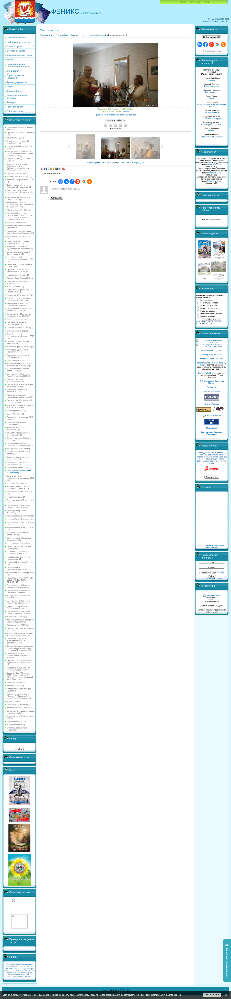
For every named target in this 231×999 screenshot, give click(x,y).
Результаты (201, 322)
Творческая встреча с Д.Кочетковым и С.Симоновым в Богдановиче (20, 205)
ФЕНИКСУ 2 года (14, 138)
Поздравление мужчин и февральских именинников (18, 444)
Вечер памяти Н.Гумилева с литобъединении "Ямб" (19, 315)
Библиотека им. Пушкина (211, 351)
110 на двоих (12, 701)
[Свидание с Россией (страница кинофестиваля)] (19, 885)
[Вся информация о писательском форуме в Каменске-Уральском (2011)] (19, 851)
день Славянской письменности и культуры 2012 (20, 258)
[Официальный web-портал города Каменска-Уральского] (211, 347)
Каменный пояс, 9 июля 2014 (19, 516)
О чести (211, 131)
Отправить (56, 198)
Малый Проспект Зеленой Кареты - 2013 (18, 370)
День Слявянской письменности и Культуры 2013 (20, 335)
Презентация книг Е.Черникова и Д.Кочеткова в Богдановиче (20, 662)
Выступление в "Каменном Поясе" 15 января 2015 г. (18, 612)
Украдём (211, 80)
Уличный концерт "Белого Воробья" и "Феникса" (18, 487)
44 (105, 163)
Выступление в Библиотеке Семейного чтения (18, 591)
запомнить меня (209, 573)
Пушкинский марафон (16, 275)
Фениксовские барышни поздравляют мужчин (17, 304)
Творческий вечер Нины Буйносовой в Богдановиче (18, 248)
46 (110, 163)
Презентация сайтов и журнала (20, 133)
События (65, 35)
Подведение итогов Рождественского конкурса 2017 (18, 655)
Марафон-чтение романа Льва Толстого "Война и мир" (20, 634)
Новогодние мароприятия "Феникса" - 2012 (18, 242)
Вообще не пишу (207, 316)
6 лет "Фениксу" (13, 414)
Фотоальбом (54, 35)
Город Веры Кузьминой (17, 704)
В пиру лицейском (14, 725)
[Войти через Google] (83, 181)
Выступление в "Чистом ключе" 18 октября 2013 (20, 385)
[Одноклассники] (53, 169)
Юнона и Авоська (211, 404)
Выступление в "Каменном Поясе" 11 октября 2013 (18, 375)
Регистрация (195, 2)
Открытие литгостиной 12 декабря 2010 (18, 142)
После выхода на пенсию (211, 314)
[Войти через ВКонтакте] (66, 181)
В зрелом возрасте (208, 311)
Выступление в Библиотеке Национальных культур (18, 586)
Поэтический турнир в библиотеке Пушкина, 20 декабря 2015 (17, 641)
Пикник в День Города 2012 (18, 278)
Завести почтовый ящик (211, 579)
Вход (206, 2)
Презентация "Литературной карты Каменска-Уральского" (19, 232)
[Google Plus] (63, 169)
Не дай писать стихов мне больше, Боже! (212, 105)
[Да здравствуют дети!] (219, 411)
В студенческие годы (209, 308)
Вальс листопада (14, 682)
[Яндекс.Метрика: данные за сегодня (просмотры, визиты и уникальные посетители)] (211, 595)
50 (122, 163)
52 (127, 163)
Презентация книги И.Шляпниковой (15, 380)
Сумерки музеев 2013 (16, 331)
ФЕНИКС (65, 11)
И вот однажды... (211, 92)
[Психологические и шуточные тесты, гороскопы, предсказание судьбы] (19, 911)
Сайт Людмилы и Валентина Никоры (212, 382)
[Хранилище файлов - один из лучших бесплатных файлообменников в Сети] (19, 928)
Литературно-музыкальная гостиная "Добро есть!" (18, 669)
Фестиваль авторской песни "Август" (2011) (19, 198)
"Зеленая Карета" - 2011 (17, 210)
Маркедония (211, 428)
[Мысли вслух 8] (204, 279)
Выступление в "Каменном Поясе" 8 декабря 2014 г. (18, 602)
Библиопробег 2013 (15, 411)
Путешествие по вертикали (211, 137)
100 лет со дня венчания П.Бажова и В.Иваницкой (17, 186)
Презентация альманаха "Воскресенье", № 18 (17, 271)
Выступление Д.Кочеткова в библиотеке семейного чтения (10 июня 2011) (20, 153)
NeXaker (126, 111)
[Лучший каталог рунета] (211, 424)
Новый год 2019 (13, 686)
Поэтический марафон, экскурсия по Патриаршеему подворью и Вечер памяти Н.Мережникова (19, 216)
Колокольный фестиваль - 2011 (20, 180)
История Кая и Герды (212, 118)
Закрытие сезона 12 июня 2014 (20, 500)
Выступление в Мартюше (18, 449)
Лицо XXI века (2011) (16, 173)
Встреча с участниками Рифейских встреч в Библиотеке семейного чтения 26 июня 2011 (20, 167)
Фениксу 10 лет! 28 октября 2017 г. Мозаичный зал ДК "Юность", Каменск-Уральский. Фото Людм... (20, 676)
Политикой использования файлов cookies (160, 995)
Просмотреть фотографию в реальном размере (115, 115)
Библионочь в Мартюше (17, 467)
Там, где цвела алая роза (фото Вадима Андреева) (20, 621)
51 (124, 163)
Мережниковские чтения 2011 (19, 236)
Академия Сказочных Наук (211, 359)
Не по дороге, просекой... (211, 125)
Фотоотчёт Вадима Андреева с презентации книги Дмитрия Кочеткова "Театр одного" (20, 648)
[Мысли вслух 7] (219, 259)
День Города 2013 (14, 360)
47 (113, 163)
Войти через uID (211, 37)
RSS (227, 21)
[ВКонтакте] (46, 169)
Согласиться (212, 994)
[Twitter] (49, 169)
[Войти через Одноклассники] (89, 181)
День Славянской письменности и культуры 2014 (20, 477)
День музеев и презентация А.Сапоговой (88, 35)
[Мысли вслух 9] (218, 279)
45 (108, 163)
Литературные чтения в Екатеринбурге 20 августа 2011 (20, 191)
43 (103, 163)
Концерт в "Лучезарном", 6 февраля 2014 (18, 434)
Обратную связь (214, 165)
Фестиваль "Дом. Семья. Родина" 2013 (17, 351)
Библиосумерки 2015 (16, 625)
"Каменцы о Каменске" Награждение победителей (18, 396)
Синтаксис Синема (211, 391)
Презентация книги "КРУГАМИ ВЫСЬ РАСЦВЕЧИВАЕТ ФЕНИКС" (20, 580)
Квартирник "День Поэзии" (18, 708)
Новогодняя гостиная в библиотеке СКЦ (17, 607)
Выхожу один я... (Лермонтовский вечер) (17, 568)
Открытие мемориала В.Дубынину (16, 423)
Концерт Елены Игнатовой (18, 519)
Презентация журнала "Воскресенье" (16, 323)
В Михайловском (211, 86)
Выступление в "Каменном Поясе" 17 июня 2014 (18, 506)
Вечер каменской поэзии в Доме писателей (18, 253)
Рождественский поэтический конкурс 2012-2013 (19, 310)
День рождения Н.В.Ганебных (19, 492)
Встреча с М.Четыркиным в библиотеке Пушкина (19, 299)
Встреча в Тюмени (15, 222)
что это (220, 573)
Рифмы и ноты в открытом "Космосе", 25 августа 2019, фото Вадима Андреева (19, 696)
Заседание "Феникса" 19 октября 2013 (17, 391)
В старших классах (208, 305)
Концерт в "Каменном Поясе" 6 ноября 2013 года (20, 406)
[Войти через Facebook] (72, 181)
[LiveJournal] (60, 169)
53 (129, 163)
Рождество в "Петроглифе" (18, 295)
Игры (211, 98)
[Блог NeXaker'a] (19, 805)
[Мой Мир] (56, 169)
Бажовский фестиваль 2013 (19, 347)
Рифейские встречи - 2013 (18, 328)
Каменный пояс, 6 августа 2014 (20, 527)
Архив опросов (214, 322)
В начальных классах (209, 303)
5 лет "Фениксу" (13, 287)
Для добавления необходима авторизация (211, 546)
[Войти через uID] (60, 181)
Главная (182, 2)
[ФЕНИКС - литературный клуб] (211, 469)
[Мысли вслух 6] (204, 259)
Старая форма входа (211, 51)
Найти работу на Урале (212, 355)
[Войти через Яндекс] (77, 181)
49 (119, 163)
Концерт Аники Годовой (17, 543)
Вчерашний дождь (14, 721)
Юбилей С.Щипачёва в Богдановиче (17, 429)
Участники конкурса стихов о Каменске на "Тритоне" (19, 364)
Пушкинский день (14, 497)
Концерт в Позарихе (15, 483)
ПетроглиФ (211, 387)
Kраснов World (204, 373)
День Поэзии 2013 (14, 319)
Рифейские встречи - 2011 (18, 176)
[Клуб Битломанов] (19, 821)
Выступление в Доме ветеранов (20, 522)
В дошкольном (206, 300)
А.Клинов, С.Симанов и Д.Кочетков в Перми (17, 553)
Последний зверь (211, 112)
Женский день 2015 (15, 617)
